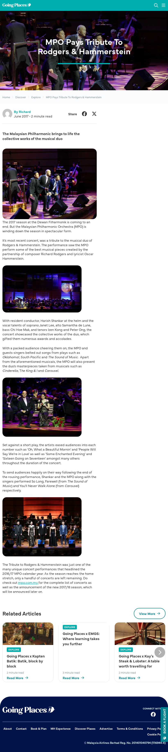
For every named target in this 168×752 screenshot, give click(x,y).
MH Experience (61, 728)
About (7, 728)
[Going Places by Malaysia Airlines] (16, 5)
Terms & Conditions (130, 728)
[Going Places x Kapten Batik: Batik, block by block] (28, 633)
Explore (36, 97)
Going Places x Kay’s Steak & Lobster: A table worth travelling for (139, 661)
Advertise (106, 728)
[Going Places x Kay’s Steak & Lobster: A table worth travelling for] (140, 633)
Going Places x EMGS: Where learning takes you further (81, 638)
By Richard (22, 111)
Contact (21, 728)
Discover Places (85, 728)
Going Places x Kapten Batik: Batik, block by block (26, 661)
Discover (20, 97)
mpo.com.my (28, 582)
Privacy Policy (156, 728)
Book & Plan (39, 728)
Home (6, 97)
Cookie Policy (156, 734)
